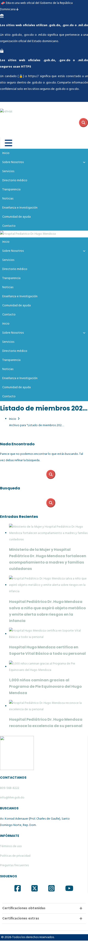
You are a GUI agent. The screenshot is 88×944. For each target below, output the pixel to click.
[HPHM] (22, 108)
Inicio (5, 153)
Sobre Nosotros (13, 162)
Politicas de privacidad (15, 855)
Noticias (7, 198)
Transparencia (11, 189)
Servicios (8, 171)
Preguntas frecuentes (14, 865)
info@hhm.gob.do (12, 797)
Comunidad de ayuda (16, 216)
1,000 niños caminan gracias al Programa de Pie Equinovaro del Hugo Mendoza (45, 686)
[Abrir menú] (5, 143)
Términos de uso (11, 846)
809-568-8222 (9, 788)
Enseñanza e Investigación (19, 207)
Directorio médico (14, 180)
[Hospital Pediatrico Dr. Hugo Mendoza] (28, 234)
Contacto (9, 226)
